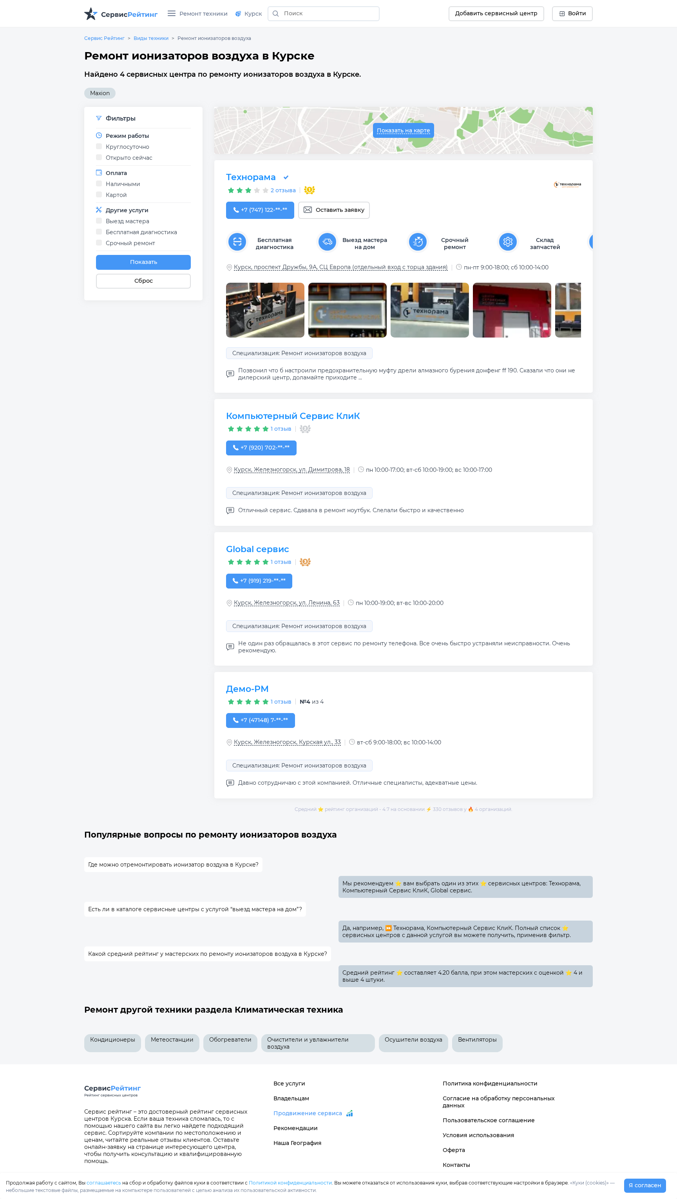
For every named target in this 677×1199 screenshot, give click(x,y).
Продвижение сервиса (307, 1113)
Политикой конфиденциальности (290, 1183)
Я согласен (645, 1185)
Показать (143, 261)
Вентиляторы (477, 1039)
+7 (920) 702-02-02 (265, 447)
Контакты (456, 1164)
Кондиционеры (112, 1039)
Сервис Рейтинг (104, 38)
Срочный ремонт (130, 243)
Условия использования (478, 1135)
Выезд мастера (127, 221)
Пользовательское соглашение (489, 1120)
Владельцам (291, 1098)
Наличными (123, 184)
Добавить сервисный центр (496, 13)
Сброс (143, 280)
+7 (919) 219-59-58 (263, 580)
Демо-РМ (247, 689)
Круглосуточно (127, 146)
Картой (116, 195)
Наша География (297, 1143)
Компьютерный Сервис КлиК (293, 416)
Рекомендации (295, 1128)
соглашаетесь (104, 1183)
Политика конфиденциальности (490, 1083)
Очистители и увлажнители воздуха (308, 1043)
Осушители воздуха (413, 1039)
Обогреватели (230, 1039)
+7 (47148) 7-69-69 (264, 720)
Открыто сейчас (129, 157)
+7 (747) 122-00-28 (264, 209)
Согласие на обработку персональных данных (499, 1102)
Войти (577, 13)
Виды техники (151, 38)
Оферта (454, 1150)
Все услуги (289, 1083)
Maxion (100, 93)
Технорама (251, 177)
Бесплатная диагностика (141, 232)
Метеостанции (172, 1039)
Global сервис (257, 549)
